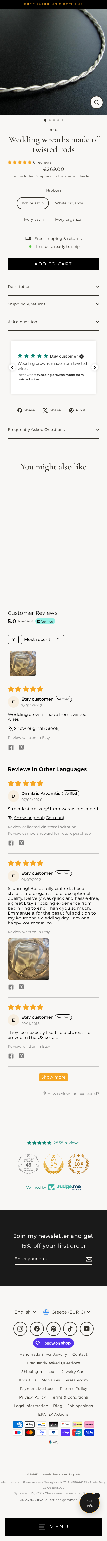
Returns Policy (73, 1389)
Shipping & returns (26, 304)
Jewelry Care (74, 1371)
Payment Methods (37, 1389)
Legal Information (31, 1406)
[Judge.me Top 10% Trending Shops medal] (78, 1164)
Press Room (76, 1380)
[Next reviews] (94, 367)
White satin (33, 203)
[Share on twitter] (21, 748)
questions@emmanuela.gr (67, 1500)
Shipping (44, 176)
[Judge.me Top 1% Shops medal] (53, 1164)
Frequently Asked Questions (36, 429)
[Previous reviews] (12, 367)
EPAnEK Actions (53, 1414)
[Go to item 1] (23, 663)
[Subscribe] (88, 1259)
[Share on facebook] (11, 747)
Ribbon (53, 190)
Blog (57, 1406)
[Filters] (13, 639)
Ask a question (22, 321)
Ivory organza (68, 219)
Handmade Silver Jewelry (43, 1354)
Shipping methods (38, 1371)
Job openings (80, 1406)
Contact (80, 1354)
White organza (69, 203)
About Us (27, 1380)
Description (19, 286)
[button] (20, 162)
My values (51, 1380)
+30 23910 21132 (30, 1500)
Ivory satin (34, 219)
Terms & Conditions (69, 1397)
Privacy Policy (32, 1397)
